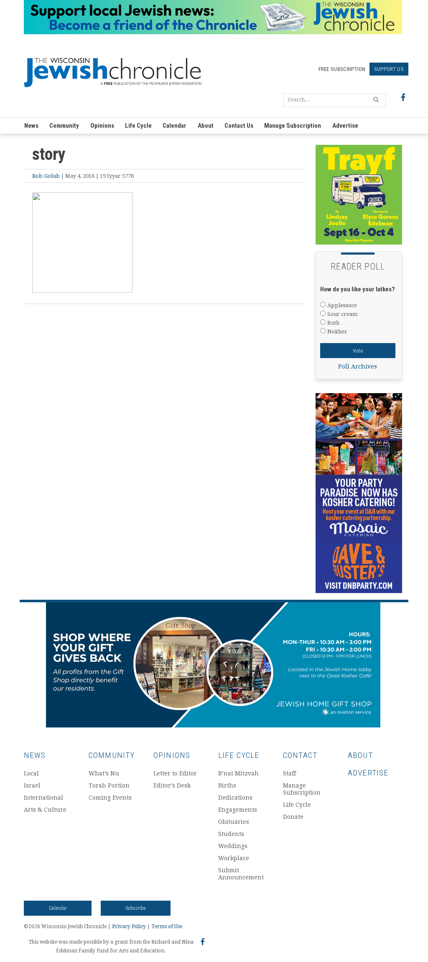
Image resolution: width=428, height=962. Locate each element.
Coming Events (110, 797)
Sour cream (342, 314)
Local (31, 773)
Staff (289, 773)
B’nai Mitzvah (238, 773)
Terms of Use (166, 926)
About (206, 125)
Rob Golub (46, 176)
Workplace (233, 858)
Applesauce (342, 305)
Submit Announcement (241, 874)
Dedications (235, 797)
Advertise (345, 125)
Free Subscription (342, 69)
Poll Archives (357, 366)
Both (333, 323)
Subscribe (135, 908)
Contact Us (238, 125)
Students (231, 834)
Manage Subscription (292, 125)
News (31, 125)
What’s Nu (104, 773)
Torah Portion (109, 785)
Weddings (232, 846)
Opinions (102, 125)
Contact (300, 755)
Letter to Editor (175, 773)
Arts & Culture (45, 809)
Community (64, 125)
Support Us (389, 69)
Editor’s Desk (172, 785)
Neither (337, 331)
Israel (32, 785)
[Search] (376, 99)
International (43, 797)
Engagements (237, 809)
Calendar (174, 125)
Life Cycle (138, 125)
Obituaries (233, 821)
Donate (293, 816)
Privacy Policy (129, 926)
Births (227, 785)
